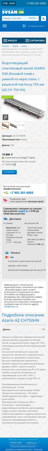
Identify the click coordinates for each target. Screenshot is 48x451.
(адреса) (23, 211)
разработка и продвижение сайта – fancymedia (24, 449)
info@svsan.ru (31, 442)
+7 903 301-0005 (15, 442)
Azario (24, 46)
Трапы (15, 46)
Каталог (5, 46)
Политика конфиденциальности (23, 446)
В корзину (9, 172)
